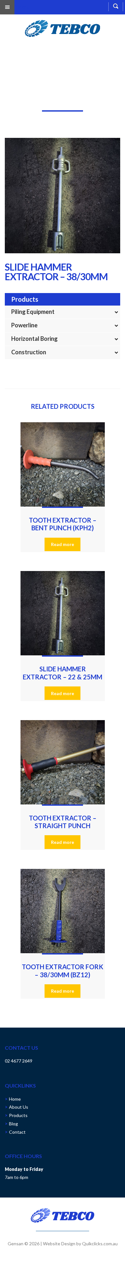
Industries (32, 100)
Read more (62, 544)
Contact (17, 1132)
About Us (18, 1107)
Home (11, 100)
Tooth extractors (97, 100)
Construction (28, 352)
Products (18, 1115)
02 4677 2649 (18, 1060)
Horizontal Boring (34, 338)
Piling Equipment (32, 311)
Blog (13, 1123)
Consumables (61, 100)
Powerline (24, 325)
